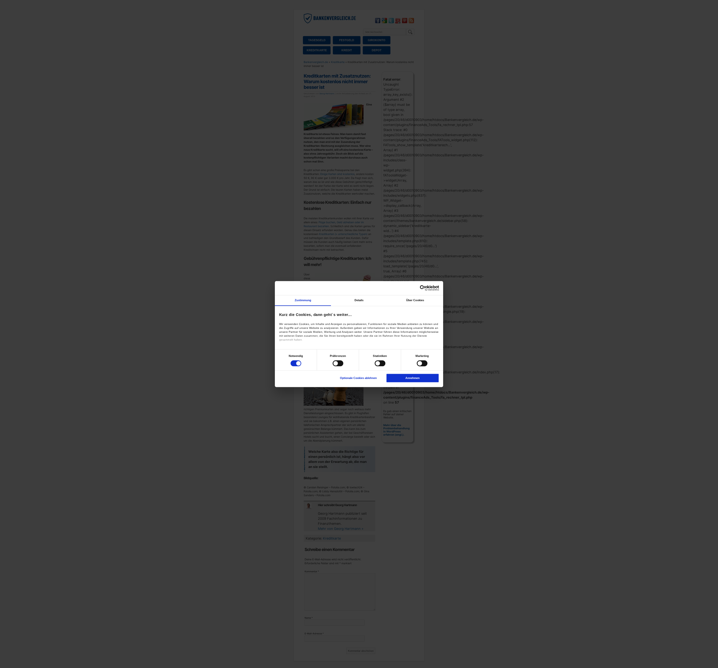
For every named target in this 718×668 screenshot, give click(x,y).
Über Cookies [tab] (415, 300)
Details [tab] (359, 300)
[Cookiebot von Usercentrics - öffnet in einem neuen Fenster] (422, 288)
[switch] (338, 363)
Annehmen (412, 378)
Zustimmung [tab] (303, 300)
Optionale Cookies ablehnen (358, 378)
